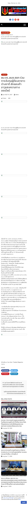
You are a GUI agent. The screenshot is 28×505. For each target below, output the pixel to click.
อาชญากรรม (4, 74)
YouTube (15, 20)
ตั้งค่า (20, 499)
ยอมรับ (23, 502)
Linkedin (14, 373)
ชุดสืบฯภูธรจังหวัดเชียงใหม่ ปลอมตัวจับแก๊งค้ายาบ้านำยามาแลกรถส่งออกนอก (14, 392)
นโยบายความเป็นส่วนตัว (8, 497)
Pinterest (5, 373)
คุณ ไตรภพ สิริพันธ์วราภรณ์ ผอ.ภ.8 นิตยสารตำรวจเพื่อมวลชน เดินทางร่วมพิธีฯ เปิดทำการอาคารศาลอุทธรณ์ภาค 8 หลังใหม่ (13, 384)
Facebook (10, 20)
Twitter (13, 20)
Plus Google (18, 20)
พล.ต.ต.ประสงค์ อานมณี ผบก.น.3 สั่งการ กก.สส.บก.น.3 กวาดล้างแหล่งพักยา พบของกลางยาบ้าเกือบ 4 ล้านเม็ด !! (14, 452)
